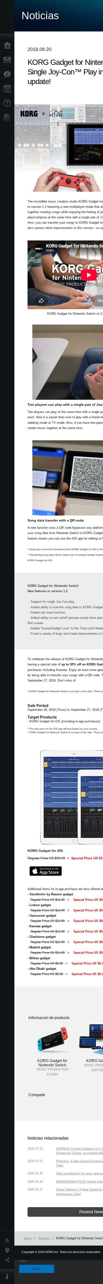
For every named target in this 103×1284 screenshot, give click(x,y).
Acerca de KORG (8, 1277)
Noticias (8, 1241)
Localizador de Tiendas (8, 119)
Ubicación (8, 1250)
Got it (37, 1269)
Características (8, 74)
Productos (8, 60)
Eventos (8, 89)
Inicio (8, 45)
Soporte (8, 103)
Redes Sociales (8, 1260)
